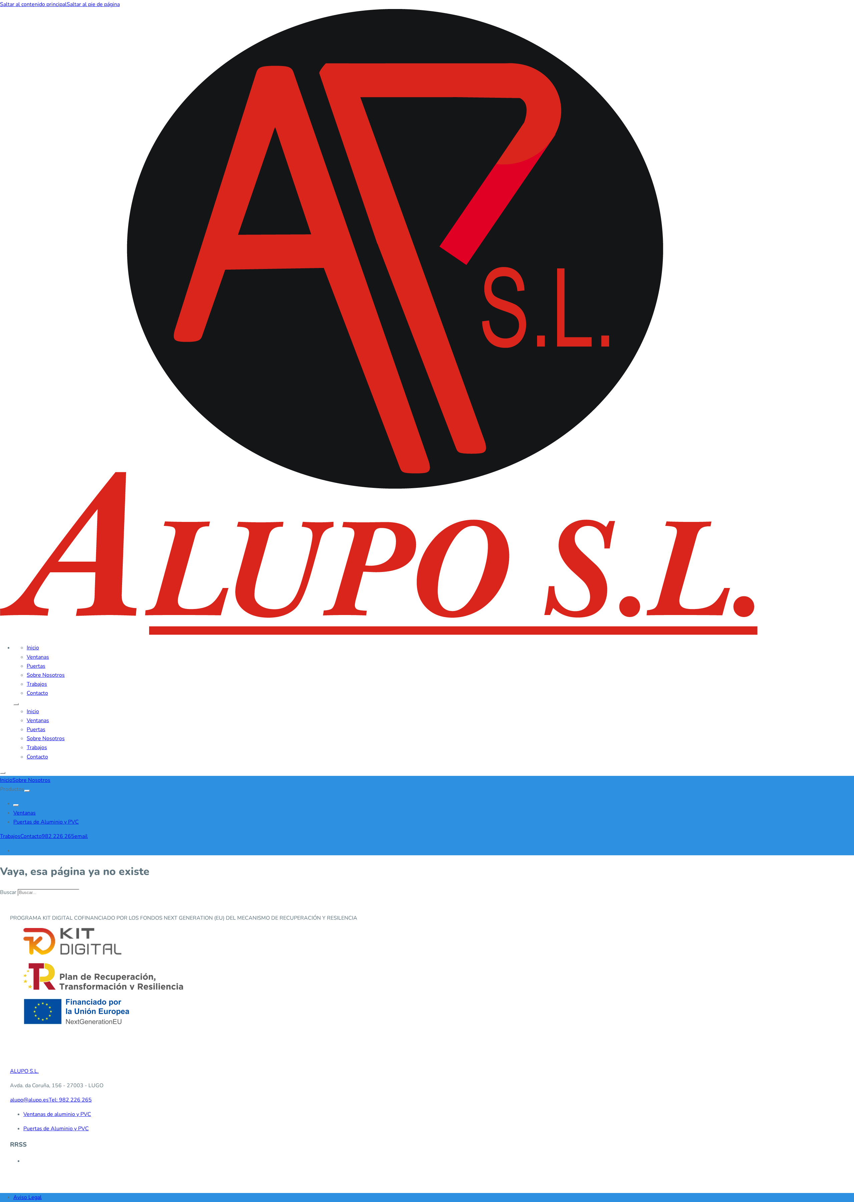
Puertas (36, 666)
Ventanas (38, 657)
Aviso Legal (27, 1197)
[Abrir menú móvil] (16, 704)
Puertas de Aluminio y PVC (46, 822)
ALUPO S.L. (24, 1071)
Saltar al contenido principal (33, 4)
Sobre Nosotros (46, 675)
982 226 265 (58, 836)
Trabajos (37, 684)
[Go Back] (16, 805)
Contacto (37, 693)
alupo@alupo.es (29, 1100)
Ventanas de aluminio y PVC (57, 1114)
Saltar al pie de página (93, 4)
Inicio (33, 647)
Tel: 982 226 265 (70, 1100)
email (81, 836)
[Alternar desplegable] (27, 791)
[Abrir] (2, 773)
